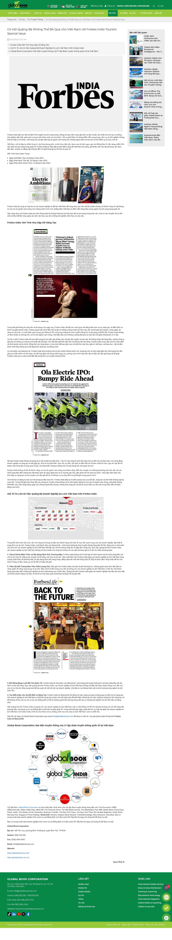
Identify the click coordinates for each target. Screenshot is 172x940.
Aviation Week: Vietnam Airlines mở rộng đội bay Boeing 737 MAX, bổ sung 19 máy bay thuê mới (153, 71)
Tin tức (112, 13)
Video (80, 899)
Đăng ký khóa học (86, 906)
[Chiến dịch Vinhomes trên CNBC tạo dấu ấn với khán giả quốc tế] (136, 39)
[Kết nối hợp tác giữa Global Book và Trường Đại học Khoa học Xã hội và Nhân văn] (136, 116)
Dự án (133, 13)
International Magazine (149, 899)
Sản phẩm (25, 13)
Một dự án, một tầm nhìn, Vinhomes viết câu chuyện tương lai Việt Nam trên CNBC (153, 82)
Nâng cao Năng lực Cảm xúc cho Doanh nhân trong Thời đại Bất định (153, 104)
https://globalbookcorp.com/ (18, 853)
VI (158, 6)
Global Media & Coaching (149, 903)
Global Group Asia (146, 906)
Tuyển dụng (146, 13)
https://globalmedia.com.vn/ (18, 857)
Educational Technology (149, 895)
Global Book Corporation (28, 807)
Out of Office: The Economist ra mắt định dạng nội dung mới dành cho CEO (153, 93)
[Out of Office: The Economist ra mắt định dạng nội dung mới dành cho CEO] (136, 94)
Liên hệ (158, 13)
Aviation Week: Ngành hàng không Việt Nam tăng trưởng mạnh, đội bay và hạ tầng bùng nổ (153, 126)
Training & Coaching (147, 891)
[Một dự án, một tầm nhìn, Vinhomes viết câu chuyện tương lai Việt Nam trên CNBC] (136, 83)
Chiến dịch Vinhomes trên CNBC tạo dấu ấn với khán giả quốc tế (152, 38)
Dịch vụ (38, 13)
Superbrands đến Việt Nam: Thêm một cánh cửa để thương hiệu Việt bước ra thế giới (152, 137)
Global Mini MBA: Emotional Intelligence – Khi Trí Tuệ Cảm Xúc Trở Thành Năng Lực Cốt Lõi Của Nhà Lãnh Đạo (153, 49)
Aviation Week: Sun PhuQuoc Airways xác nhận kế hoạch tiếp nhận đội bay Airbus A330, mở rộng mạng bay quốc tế (153, 60)
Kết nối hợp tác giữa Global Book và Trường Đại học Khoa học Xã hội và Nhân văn (153, 115)
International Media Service (150, 884)
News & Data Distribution (149, 888)
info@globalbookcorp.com (63, 716)
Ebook (88, 13)
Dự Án (81, 895)
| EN (161, 6)
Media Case (50, 13)
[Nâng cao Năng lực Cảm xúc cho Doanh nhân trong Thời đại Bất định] (136, 105)
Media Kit (62, 13)
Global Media (76, 13)
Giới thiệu (13, 13)
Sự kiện (124, 13)
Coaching (99, 13)
